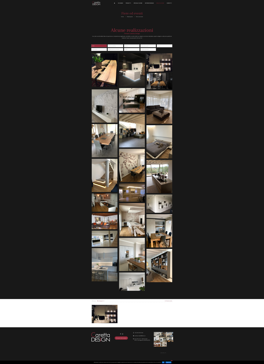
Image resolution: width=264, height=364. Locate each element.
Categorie (101, 301)
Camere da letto (112, 45)
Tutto (93, 45)
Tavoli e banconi (145, 49)
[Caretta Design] (96, 3)
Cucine (126, 45)
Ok (163, 362)
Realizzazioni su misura (113, 49)
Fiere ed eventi (144, 45)
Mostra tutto (169, 301)
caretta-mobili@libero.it (140, 335)
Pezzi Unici (94, 49)
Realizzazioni (130, 16)
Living (159, 45)
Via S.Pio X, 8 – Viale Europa (142, 339)
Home (122, 16)
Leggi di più (168, 362)
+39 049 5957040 (139, 332)
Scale (126, 49)
